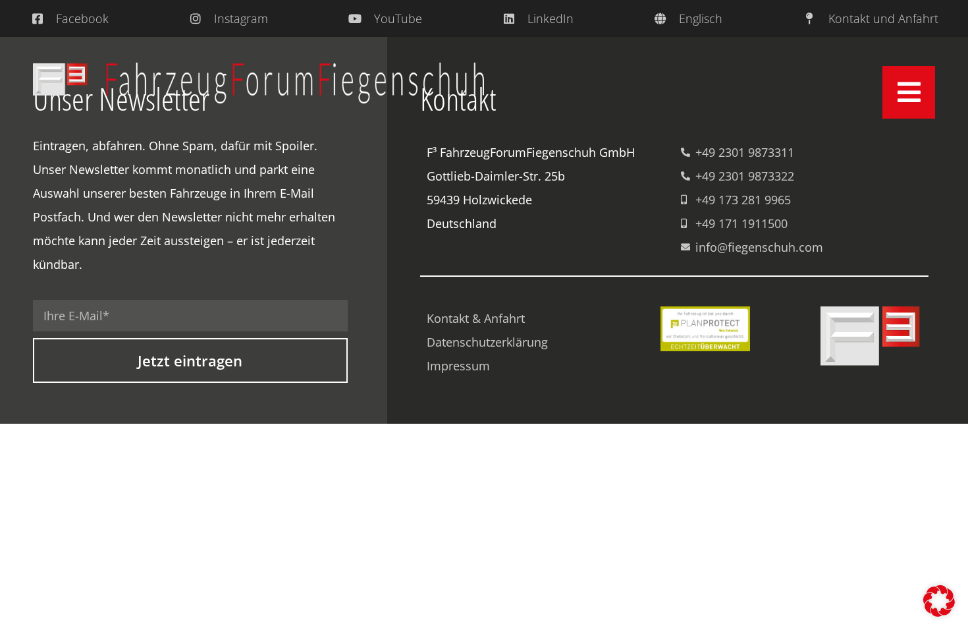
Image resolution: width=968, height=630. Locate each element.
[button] (939, 601)
